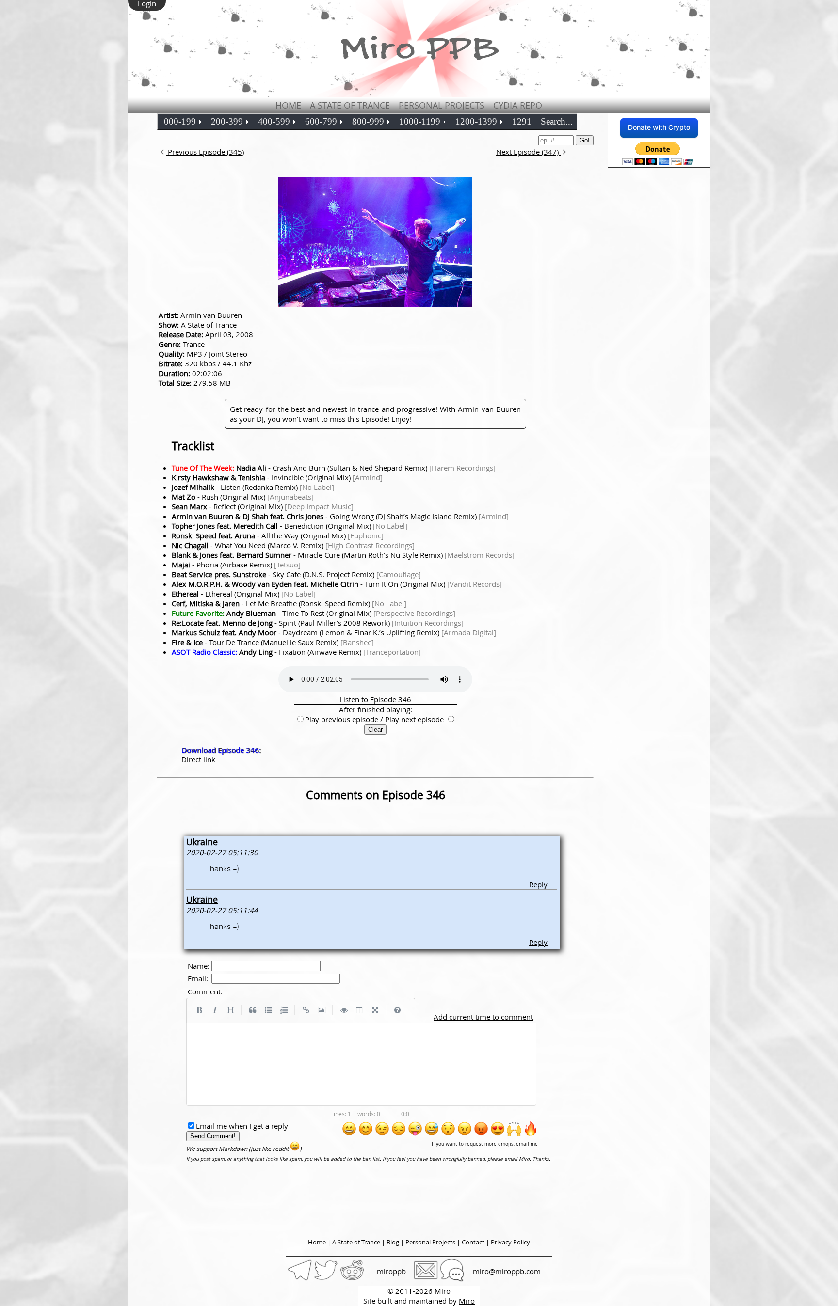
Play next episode (414, 719)
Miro (467, 1301)
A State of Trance (350, 105)
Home (288, 105)
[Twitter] (326, 1279)
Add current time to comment (483, 1017)
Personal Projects (441, 105)
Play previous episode (341, 719)
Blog (393, 1242)
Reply (538, 884)
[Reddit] (352, 1279)
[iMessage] (452, 1279)
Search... (557, 121)
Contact (473, 1242)
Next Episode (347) (528, 152)
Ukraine (202, 842)
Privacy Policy (510, 1242)
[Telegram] (300, 1279)
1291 (522, 121)
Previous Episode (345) (205, 152)
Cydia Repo (517, 105)
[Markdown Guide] (397, 1010)
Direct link (198, 759)
